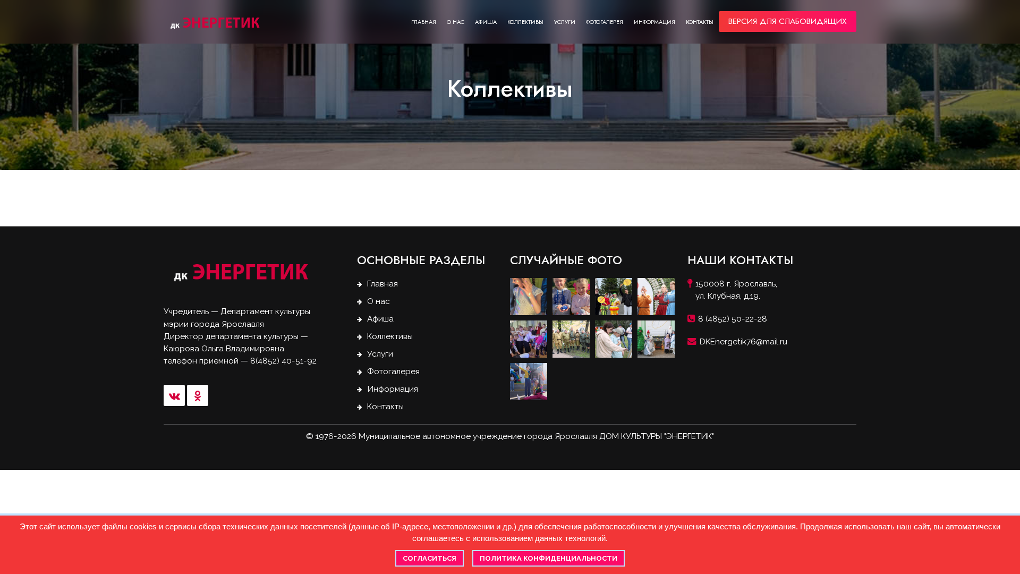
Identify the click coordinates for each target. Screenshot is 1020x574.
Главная (423, 22)
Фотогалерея (604, 22)
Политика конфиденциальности (548, 558)
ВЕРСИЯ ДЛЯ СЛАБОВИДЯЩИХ (787, 21)
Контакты (699, 22)
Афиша (486, 22)
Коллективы (525, 22)
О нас (455, 22)
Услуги (564, 22)
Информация (654, 22)
